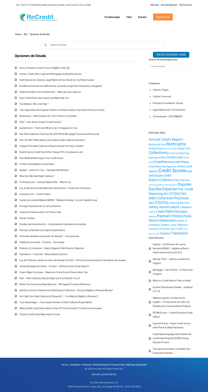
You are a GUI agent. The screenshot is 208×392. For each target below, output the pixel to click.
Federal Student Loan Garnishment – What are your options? (50, 92)
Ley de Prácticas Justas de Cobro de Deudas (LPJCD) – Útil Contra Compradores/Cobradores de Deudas (73, 260)
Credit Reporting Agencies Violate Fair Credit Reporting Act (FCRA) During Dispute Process (172, 338)
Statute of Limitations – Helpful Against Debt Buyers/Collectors (52, 248)
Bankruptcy (176, 144)
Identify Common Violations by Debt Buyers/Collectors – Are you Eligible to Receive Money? (66, 290)
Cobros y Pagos (161, 90)
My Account (186, 5)
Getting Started (159, 207)
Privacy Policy (118, 364)
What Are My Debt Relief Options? (37, 176)
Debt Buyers (156, 175)
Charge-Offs (183, 148)
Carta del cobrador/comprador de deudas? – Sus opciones (49, 236)
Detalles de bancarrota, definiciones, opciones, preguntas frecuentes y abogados (61, 86)
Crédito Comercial (162, 96)
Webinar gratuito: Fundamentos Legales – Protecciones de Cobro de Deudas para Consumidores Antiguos (172, 302)
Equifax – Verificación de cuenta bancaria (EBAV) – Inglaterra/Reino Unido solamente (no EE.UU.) (171, 248)
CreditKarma (162, 162)
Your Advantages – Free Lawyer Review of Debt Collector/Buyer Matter (56, 302)
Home (18, 34)
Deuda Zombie (27, 218)
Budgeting (161, 149)
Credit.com (175, 157)
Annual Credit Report (166, 139)
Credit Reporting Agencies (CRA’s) (167, 166)
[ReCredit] (41, 17)
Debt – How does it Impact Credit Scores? (41, 122)
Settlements (167, 220)
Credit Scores (172, 170)
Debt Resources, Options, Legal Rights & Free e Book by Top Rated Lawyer (57, 80)
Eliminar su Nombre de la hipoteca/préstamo (42, 230)
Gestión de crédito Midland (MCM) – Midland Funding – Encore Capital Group (58, 200)
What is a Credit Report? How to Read (172, 280)
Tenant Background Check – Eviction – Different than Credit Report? (54, 266)
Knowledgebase (169, 5)
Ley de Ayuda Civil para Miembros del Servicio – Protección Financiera (55, 188)
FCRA (172, 203)
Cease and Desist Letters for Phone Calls (40, 212)
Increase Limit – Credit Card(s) (35, 194)
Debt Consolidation (156, 185)
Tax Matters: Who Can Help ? (34, 104)
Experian (170, 189)
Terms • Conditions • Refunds (76, 364)
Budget (152, 148)
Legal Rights (165, 211)
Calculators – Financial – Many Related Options (43, 254)
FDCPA (179, 203)
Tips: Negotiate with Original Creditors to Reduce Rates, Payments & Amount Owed (62, 110)
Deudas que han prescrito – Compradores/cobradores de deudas (53, 224)
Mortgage (181, 211)
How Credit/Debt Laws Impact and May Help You (44, 98)
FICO (186, 203)
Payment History (170, 216)
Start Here (162, 17)
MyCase (155, 5)
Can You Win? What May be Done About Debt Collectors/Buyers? (52, 140)
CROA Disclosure (101, 364)
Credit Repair (181, 162)
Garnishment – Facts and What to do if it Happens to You (48, 128)
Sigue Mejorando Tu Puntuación (169, 110)
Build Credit (171, 149)
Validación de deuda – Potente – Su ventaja (42, 242)
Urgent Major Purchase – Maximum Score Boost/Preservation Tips (54, 272)
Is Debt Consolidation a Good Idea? (37, 164)
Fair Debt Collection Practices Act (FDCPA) (169, 198)
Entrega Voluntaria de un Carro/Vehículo (40, 206)
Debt (189, 171)
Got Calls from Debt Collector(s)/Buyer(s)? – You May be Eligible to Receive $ (59, 296)
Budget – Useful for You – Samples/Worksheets (44, 170)
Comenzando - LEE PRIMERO (167, 116)
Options (152, 216)
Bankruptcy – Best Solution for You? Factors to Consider (48, 116)
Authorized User (157, 144)
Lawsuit (152, 212)
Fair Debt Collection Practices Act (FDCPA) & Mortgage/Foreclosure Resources (59, 134)
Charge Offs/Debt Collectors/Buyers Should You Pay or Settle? (52, 146)
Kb (25, 34)
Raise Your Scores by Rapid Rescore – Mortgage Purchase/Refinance (55, 284)
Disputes (184, 184)
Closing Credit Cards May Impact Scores (40, 314)
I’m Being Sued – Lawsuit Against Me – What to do (45, 182)
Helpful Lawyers (180, 207)
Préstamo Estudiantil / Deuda (168, 103)
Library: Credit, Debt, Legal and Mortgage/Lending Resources (50, 74)
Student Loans (168, 224)
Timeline (164, 233)
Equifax (155, 189)
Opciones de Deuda (40, 34)
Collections (158, 152)
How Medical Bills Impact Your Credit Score (41, 158)
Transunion (179, 233)
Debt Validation (170, 185)
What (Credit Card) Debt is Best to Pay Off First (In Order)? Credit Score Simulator (61, 308)
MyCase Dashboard (137, 364)
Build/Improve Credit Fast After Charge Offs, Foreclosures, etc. (52, 152)
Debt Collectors (182, 180)
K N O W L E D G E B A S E (104, 374)
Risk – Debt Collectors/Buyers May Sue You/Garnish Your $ (50, 278)
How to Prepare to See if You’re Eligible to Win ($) (45, 68)
